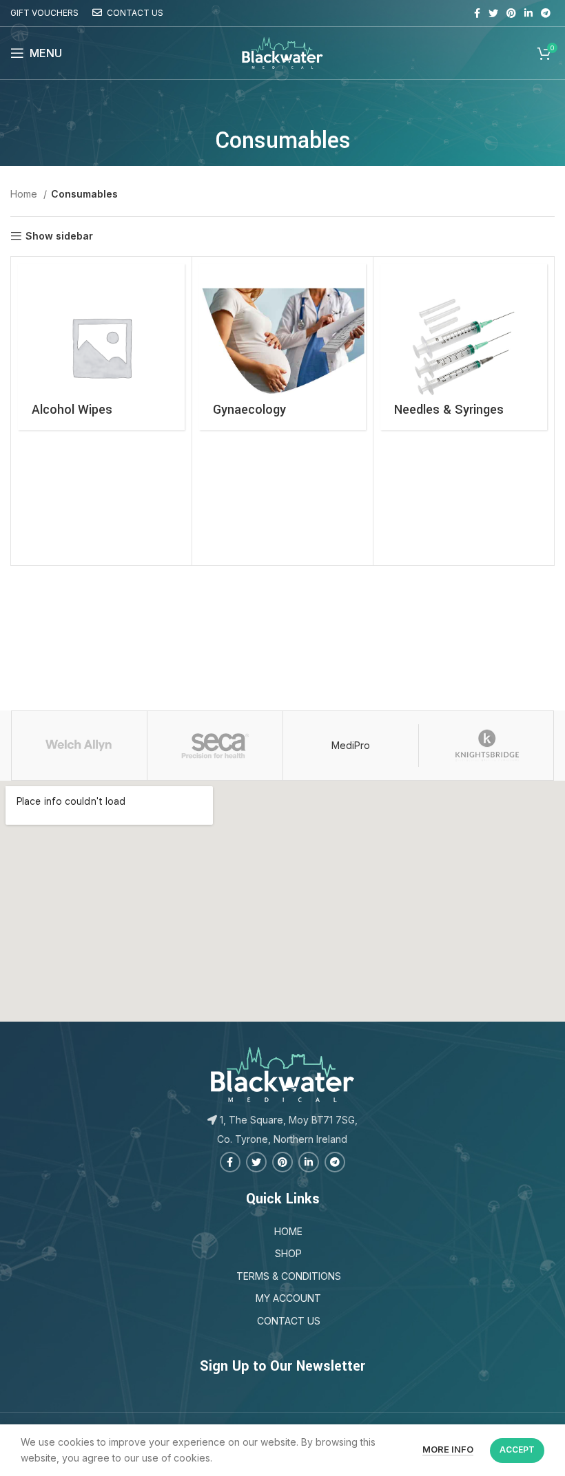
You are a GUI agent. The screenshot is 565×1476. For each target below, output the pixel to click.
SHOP (288, 1253)
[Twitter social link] (493, 13)
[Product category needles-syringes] (463, 347)
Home (25, 194)
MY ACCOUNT (288, 1298)
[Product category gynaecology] (282, 347)
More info (447, 1449)
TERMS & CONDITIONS (288, 1276)
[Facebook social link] (477, 13)
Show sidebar (59, 236)
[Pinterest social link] (511, 13)
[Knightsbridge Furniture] (486, 745)
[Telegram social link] (546, 13)
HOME (288, 1231)
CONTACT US (288, 1321)
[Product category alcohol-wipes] (101, 347)
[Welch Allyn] (78, 745)
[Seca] (214, 745)
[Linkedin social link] (528, 13)
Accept (517, 1449)
